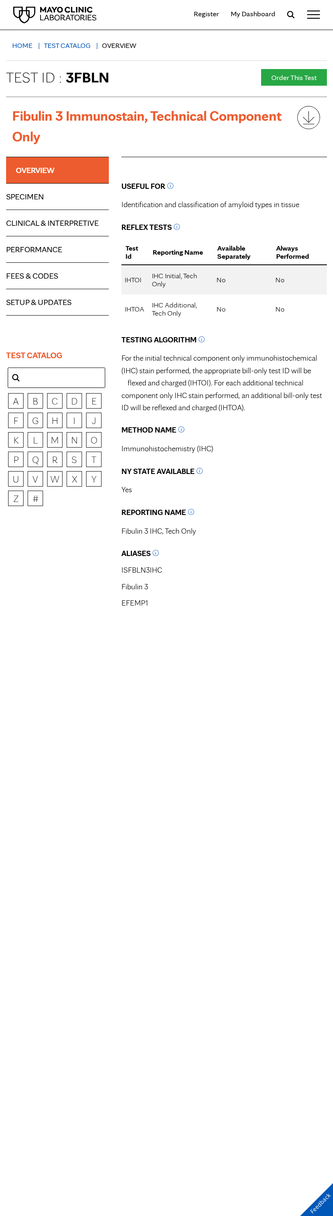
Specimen (25, 196)
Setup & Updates (38, 302)
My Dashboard (253, 13)
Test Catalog (68, 45)
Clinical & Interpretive (52, 223)
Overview (35, 170)
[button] (16, 378)
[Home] (54, 14)
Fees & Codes (32, 276)
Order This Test (294, 77)
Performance (34, 249)
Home (23, 45)
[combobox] (56, 377)
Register (206, 13)
